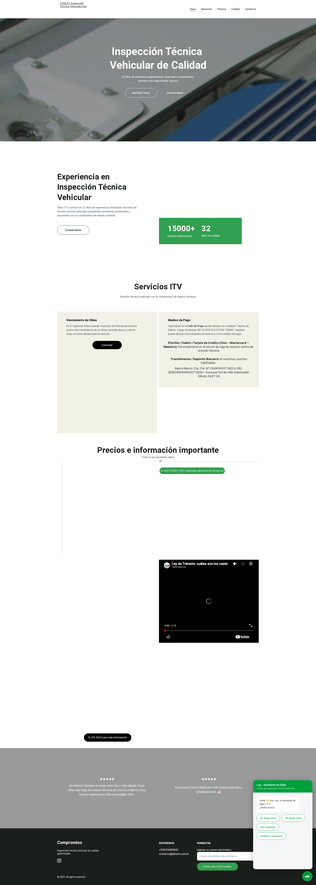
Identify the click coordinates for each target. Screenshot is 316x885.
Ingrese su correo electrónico (214, 849)
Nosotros (206, 9)
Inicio (193, 9)
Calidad (235, 9)
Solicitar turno (141, 92)
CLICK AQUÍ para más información (107, 737)
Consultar (107, 345)
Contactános (175, 92)
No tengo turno (293, 818)
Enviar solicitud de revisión (217, 866)
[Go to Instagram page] (59, 861)
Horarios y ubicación (271, 836)
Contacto (250, 9)
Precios (221, 9)
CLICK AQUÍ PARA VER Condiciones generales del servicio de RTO (192, 470)
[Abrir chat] (307, 876)
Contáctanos (73, 230)
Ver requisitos (267, 827)
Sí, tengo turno (268, 818)
